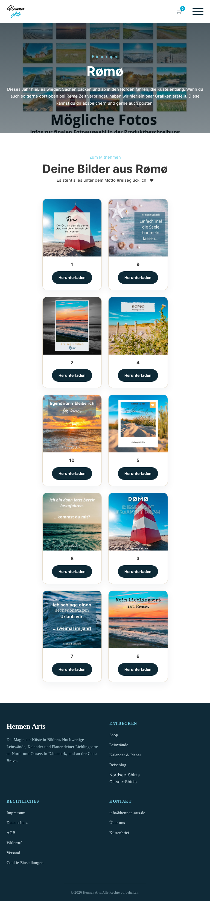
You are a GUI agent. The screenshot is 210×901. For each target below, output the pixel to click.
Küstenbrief (119, 833)
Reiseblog (117, 765)
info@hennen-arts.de (127, 813)
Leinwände (118, 745)
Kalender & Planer (125, 755)
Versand (13, 853)
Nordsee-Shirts (124, 774)
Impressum (16, 813)
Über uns (117, 822)
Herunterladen (72, 277)
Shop (113, 735)
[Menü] (197, 11)
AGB (11, 833)
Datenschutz (17, 822)
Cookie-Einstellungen (25, 862)
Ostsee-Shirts (123, 781)
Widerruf (14, 842)
